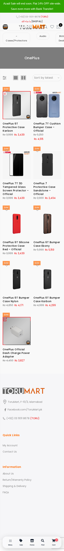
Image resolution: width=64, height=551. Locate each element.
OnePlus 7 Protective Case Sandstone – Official (44, 189)
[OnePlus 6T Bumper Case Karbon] (47, 277)
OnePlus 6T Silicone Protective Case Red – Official (16, 245)
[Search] (45, 27)
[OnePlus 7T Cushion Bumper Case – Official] (47, 103)
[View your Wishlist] (52, 27)
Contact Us (10, 451)
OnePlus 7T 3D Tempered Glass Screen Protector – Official (16, 189)
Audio (42, 36)
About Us (8, 473)
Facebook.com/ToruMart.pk (24, 409)
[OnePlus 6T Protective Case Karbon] (17, 103)
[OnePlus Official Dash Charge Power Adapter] (17, 329)
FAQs (6, 492)
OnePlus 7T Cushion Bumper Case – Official (47, 127)
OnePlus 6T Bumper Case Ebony (46, 244)
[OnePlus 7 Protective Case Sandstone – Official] (47, 163)
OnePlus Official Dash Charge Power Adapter (16, 353)
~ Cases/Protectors (16, 38)
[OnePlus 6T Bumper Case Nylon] (17, 277)
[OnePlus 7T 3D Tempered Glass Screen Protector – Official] (17, 163)
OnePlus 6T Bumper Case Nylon (16, 299)
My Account (10, 445)
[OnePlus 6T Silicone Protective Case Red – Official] (17, 221)
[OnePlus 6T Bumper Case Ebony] (47, 221)
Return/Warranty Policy (17, 480)
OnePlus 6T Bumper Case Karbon (46, 299)
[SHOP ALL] (37, 21)
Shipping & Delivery (14, 486)
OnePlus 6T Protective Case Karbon (14, 127)
